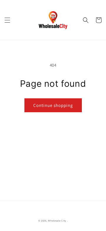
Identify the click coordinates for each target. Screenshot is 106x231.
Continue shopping (53, 105)
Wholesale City (57, 220)
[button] (7, 20)
